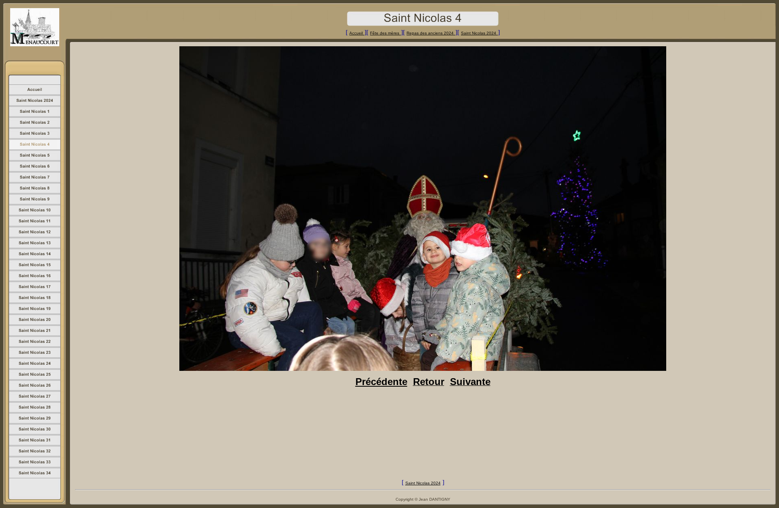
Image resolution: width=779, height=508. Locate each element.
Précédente (381, 381)
